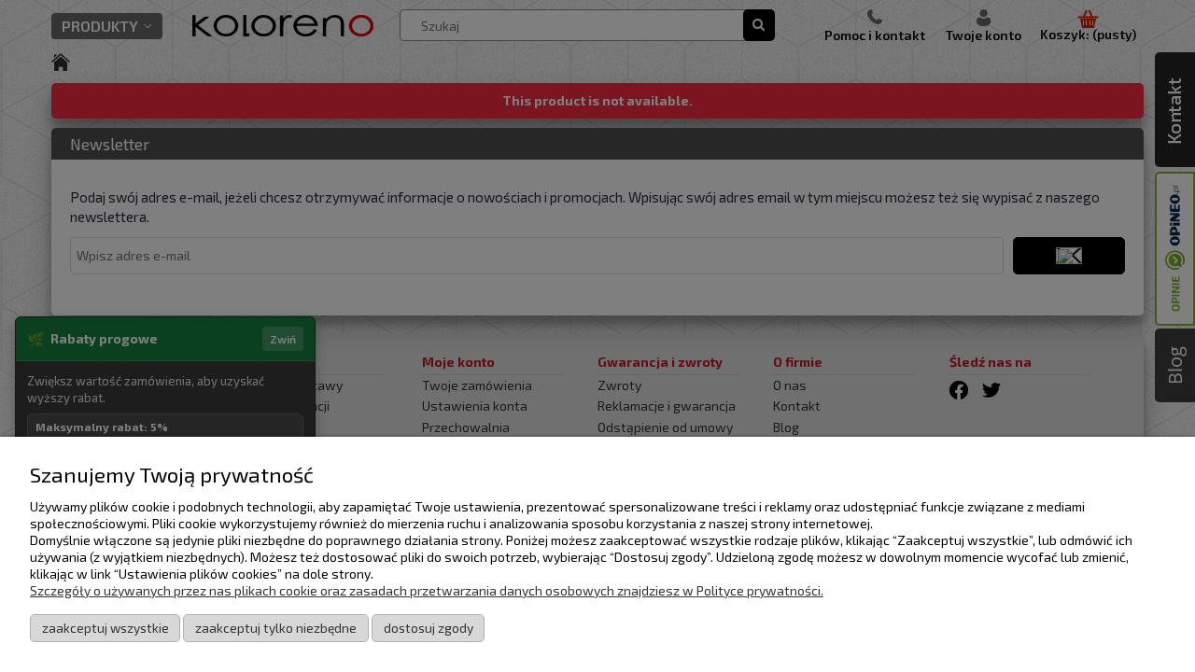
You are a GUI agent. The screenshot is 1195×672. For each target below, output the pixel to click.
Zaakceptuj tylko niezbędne (276, 628)
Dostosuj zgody (428, 628)
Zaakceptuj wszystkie (105, 628)
